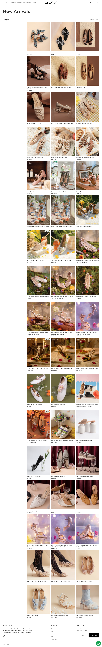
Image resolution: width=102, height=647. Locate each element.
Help (52, 636)
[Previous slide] (53, 175)
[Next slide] (72, 175)
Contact (53, 634)
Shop (52, 629)
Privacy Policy (54, 639)
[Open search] (91, 2)
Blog (52, 631)
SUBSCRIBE (94, 635)
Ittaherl (7, 644)
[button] (97, 19)
